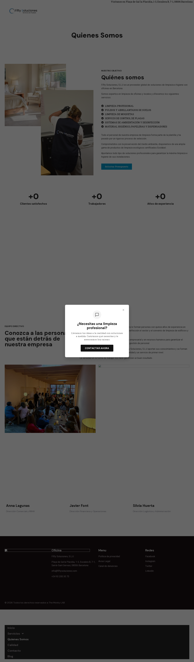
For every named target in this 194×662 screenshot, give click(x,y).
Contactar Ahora (97, 348)
